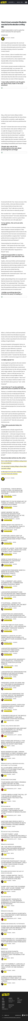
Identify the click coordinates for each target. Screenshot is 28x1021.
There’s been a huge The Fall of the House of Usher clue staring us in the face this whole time (14, 797)
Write (18, 2)
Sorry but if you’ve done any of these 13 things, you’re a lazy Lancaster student (13, 503)
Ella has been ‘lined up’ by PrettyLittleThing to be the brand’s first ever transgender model (12, 770)
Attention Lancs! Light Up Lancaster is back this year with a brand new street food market (13, 538)
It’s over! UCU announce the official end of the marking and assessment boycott (12, 695)
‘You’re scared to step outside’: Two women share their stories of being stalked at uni (13, 811)
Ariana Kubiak (8, 619)
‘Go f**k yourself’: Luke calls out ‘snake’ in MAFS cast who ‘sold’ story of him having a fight (13, 966)
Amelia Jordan (8, 608)
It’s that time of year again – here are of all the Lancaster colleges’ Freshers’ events (13, 626)
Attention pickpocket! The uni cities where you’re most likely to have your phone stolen (14, 862)
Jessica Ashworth (9, 518)
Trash (19, 788)
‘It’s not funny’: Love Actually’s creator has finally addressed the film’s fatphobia (14, 835)
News (15, 529)
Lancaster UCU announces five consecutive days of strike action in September (13, 673)
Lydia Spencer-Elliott (10, 734)
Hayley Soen (7, 758)
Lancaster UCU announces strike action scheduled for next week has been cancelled (13, 615)
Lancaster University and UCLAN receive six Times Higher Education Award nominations (13, 593)
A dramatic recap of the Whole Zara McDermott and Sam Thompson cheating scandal (13, 717)
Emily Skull (7, 575)
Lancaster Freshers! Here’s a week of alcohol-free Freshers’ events (13, 571)
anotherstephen (9, 720)
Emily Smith (7, 745)
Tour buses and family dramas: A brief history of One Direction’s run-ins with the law (13, 784)
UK (5, 722)
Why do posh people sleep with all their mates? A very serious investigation (14, 915)
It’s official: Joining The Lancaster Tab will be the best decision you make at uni (13, 604)
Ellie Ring (7, 853)
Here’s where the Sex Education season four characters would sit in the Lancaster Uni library (12, 515)
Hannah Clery (8, 506)
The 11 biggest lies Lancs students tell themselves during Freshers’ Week (12, 582)
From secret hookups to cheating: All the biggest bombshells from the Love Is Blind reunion (13, 901)
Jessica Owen (8, 542)
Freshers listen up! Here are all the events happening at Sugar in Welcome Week (12, 684)
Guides (12, 37)
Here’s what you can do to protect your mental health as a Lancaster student (13, 526)
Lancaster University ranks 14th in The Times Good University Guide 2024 (12, 650)
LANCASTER (8, 496)
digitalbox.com (7, 1015)
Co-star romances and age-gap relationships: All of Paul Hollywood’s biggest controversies (13, 731)
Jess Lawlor (7, 495)
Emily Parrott (8, 597)
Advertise (11, 999)
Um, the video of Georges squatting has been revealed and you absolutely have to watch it (13, 849)
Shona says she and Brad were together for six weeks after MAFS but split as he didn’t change (13, 928)
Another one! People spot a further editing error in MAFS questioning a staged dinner (13, 823)
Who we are (19, 999)
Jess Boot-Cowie (8, 665)
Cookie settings (19, 1002)
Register (10, 1006)
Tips (21, 2)
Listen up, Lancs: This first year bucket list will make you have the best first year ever (14, 549)
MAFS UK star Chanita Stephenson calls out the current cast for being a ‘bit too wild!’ (13, 954)
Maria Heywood (8, 529)
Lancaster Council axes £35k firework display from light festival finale (13, 706)
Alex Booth (7, 37)
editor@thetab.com (18, 1015)
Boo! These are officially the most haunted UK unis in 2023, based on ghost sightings (13, 742)
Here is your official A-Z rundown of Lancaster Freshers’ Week (11, 560)
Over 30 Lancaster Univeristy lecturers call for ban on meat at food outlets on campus (13, 662)
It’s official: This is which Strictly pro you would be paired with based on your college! (12, 491)
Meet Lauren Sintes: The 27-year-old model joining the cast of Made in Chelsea (12, 877)
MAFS (13, 758)
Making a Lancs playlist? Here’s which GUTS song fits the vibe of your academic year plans (13, 638)
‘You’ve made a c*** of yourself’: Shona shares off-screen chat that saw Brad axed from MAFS (14, 940)
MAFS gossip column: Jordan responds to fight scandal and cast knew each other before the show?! (14, 754)
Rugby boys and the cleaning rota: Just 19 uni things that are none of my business (13, 888)
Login (10, 1007)
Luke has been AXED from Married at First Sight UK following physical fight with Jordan (13, 979)
